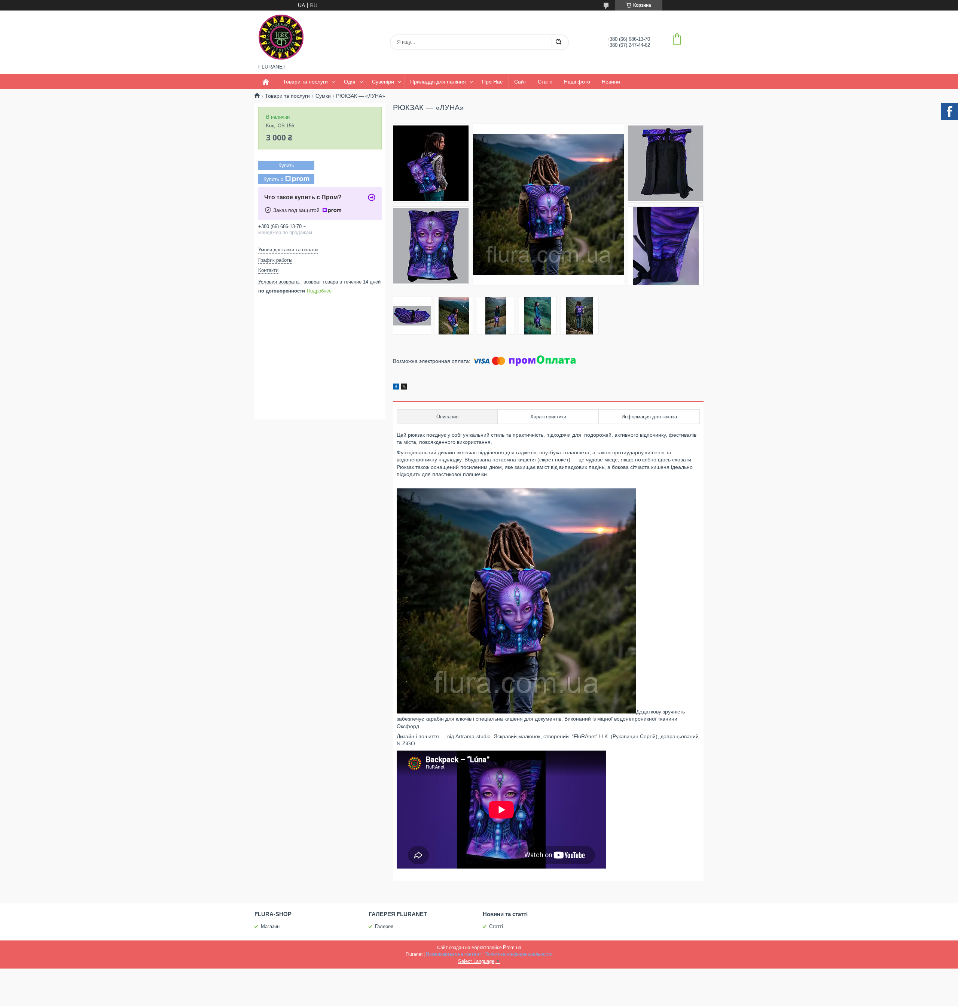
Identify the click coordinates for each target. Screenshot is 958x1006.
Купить (286, 165)
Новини (611, 82)
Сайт (520, 82)
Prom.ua (512, 947)
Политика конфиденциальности (519, 954)
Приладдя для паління (438, 82)
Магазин (270, 926)
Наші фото (577, 82)
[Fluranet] (281, 37)
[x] (404, 388)
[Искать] (558, 42)
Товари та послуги (305, 82)
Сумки (323, 96)
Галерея (384, 926)
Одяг (350, 82)
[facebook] (396, 388)
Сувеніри (383, 82)
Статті (545, 82)
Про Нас (492, 82)
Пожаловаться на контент (453, 954)
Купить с (273, 179)
